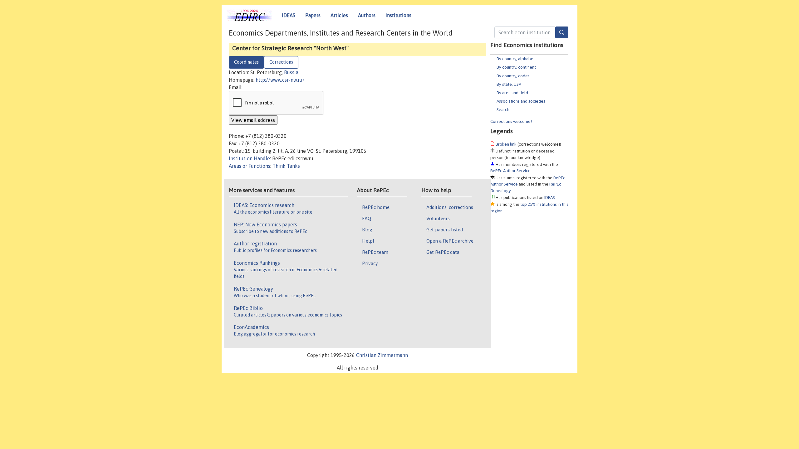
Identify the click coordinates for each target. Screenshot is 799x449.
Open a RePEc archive (449, 241)
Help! (368, 241)
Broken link (506, 144)
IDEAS (288, 15)
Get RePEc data (442, 252)
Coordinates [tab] (246, 62)
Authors (366, 15)
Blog (367, 229)
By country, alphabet (516, 58)
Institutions (398, 15)
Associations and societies (521, 101)
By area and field (512, 92)
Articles (339, 15)
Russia (291, 72)
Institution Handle (249, 158)
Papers (313, 15)
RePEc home (376, 207)
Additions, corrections (449, 207)
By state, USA (509, 84)
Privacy (370, 263)
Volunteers (438, 218)
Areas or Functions (249, 166)
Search (503, 109)
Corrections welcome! (511, 121)
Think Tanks (286, 166)
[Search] (561, 32)
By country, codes (513, 75)
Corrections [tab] (281, 62)
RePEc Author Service (510, 170)
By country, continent (516, 67)
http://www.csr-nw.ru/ (280, 80)
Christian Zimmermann (382, 355)
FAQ (366, 218)
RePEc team (375, 252)
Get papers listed (444, 229)
